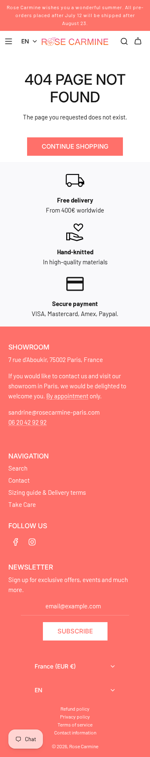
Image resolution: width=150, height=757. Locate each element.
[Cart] (139, 41)
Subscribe (75, 631)
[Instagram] (32, 542)
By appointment (67, 396)
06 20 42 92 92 (27, 422)
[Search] (124, 41)
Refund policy (75, 708)
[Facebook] (15, 542)
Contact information (75, 732)
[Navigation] (9, 41)
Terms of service (75, 724)
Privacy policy (75, 716)
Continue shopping (75, 146)
